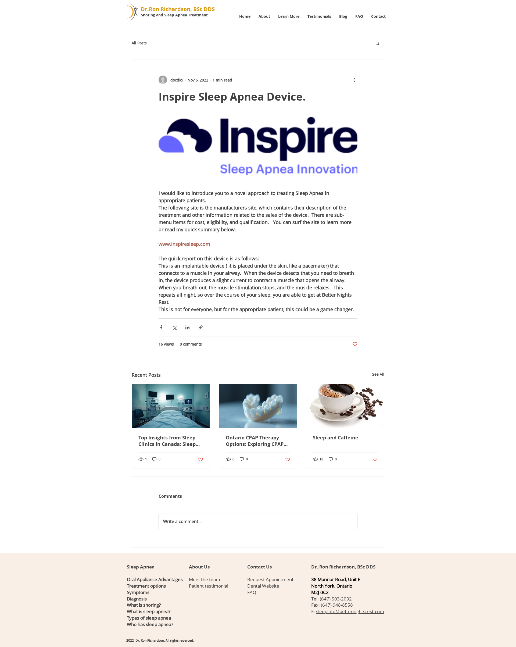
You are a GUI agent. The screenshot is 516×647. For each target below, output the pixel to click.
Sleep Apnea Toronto (134, 637)
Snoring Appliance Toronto (178, 637)
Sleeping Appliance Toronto (155, 637)
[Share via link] (200, 327)
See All (378, 374)
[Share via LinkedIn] (187, 327)
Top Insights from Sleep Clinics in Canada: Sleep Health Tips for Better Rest (167, 440)
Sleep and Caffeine (335, 437)
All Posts (139, 42)
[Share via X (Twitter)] (174, 327)
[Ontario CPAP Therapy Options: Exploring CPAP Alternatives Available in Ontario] (258, 406)
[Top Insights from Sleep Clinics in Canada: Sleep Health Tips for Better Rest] (171, 406)
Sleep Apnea (141, 567)
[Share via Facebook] (161, 327)
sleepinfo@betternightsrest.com (350, 611)
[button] (377, 43)
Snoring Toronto (197, 637)
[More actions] (354, 80)
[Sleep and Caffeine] (345, 406)
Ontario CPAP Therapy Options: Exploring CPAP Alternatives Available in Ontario (256, 440)
